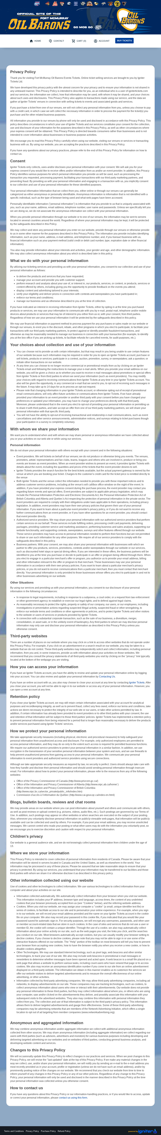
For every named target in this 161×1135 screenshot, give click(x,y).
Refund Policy (64, 1131)
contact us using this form (73, 1097)
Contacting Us (107, 676)
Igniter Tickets (136, 682)
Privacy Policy (32, 1131)
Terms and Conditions (14, 1131)
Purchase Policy (48, 1131)
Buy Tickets (124, 40)
